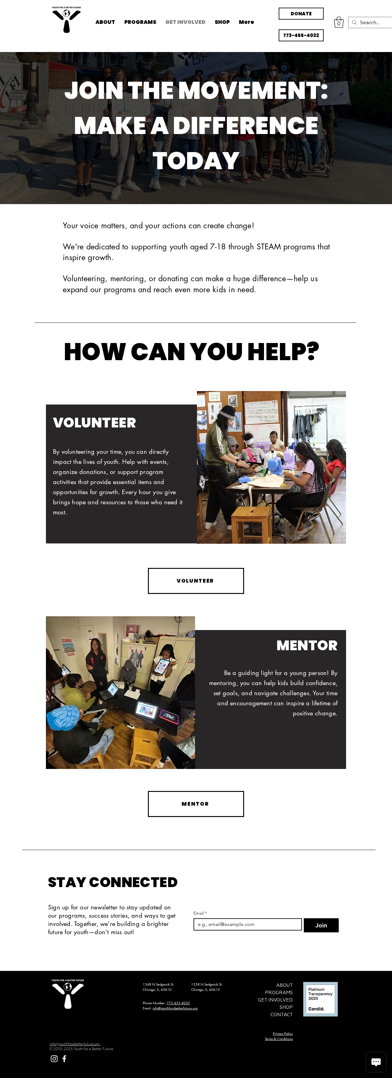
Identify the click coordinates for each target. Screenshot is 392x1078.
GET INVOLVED (275, 1000)
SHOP (286, 1007)
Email (200, 913)
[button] (339, 22)
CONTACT (281, 1015)
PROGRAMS (279, 992)
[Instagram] (54, 1058)
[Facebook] (64, 1058)
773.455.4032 (178, 1003)
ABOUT (284, 985)
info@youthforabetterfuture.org (175, 1008)
